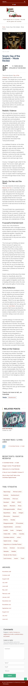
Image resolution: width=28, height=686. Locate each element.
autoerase (18, 527)
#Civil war (15, 499)
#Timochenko (19, 523)
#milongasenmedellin (9, 509)
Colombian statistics (9, 537)
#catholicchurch (15, 495)
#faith (13, 502)
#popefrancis (7, 513)
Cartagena (19, 530)
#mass (19, 506)
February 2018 (6, 593)
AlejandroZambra (8, 527)
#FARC (19, 502)
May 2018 (4, 590)
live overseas (21, 548)
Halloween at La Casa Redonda (10, 469)
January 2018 (5, 597)
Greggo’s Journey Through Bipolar (11, 466)
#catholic (6, 495)
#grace (5, 506)
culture (19, 537)
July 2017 (4, 615)
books (12, 530)
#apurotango (7, 491)
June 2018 (5, 586)
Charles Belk (7, 534)
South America (7, 558)
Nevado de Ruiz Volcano (10, 555)
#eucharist (6, 502)
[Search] (24, 2)
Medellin (13, 551)
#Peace (20, 509)
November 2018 (6, 571)
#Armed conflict (17, 491)
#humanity (12, 506)
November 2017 (6, 604)
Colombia (21, 534)
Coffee (14, 534)
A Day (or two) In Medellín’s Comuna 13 (13, 472)
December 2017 (6, 601)
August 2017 (5, 612)
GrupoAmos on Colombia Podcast (13, 544)
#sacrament (16, 516)
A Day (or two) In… (7, 428)
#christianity (7, 499)
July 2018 (4, 582)
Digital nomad (7, 541)
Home (3, 27)
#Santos (6, 520)
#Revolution (7, 516)
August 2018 (5, 579)
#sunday (13, 520)
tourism (16, 558)
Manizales (6, 551)
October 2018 (6, 575)
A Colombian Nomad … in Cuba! (16, 446)
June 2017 (5, 619)
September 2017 (6, 608)
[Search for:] (7, 2)
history (5, 548)
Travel (22, 558)
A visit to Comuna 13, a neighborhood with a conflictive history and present (13, 634)
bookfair (6, 530)
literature (12, 548)
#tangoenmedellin (8, 523)
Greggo (16, 541)
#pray (14, 513)
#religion (21, 513)
